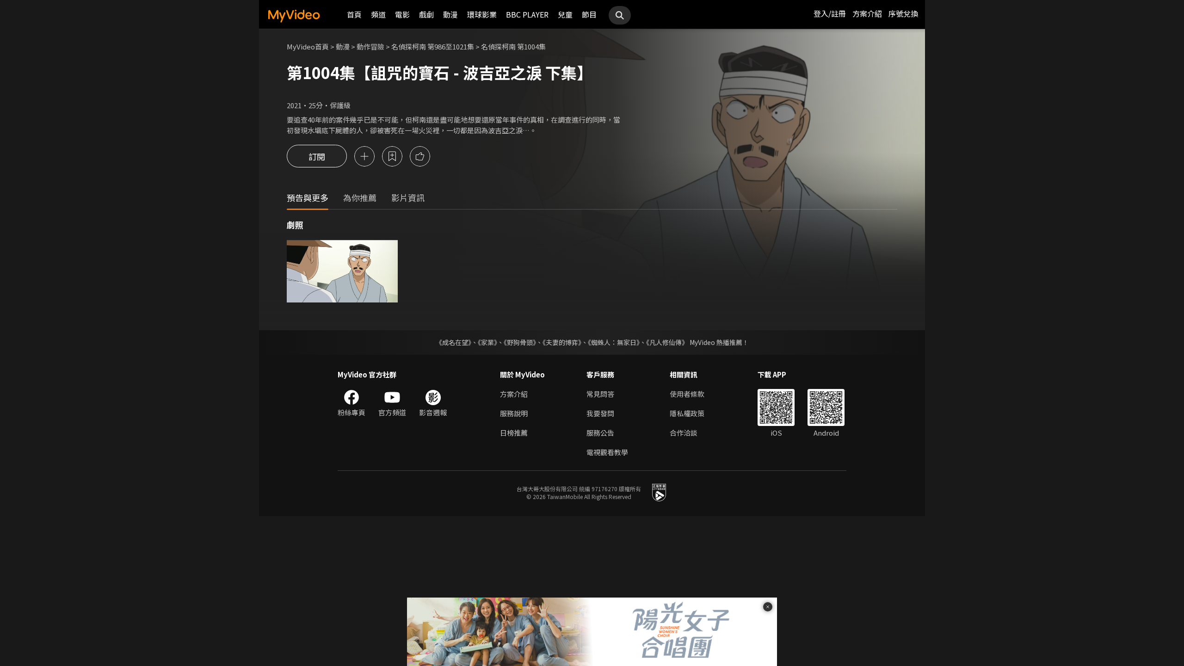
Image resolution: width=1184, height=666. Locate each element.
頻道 (378, 14)
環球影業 (482, 14)
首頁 (354, 14)
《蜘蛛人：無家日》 (614, 342)
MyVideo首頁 (308, 46)
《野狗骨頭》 (520, 342)
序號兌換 (903, 13)
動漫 (450, 14)
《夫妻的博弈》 (562, 342)
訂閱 (316, 156)
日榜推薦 (514, 433)
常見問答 (600, 394)
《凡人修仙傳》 (667, 342)
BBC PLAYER (527, 14)
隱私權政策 (687, 413)
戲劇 (426, 14)
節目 (589, 14)
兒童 (565, 14)
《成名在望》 (453, 342)
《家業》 (487, 342)
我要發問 (600, 413)
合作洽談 (683, 433)
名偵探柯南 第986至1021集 (432, 46)
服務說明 (514, 413)
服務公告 (600, 433)
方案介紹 (867, 13)
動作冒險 (370, 46)
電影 (402, 14)
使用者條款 (687, 394)
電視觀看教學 (607, 452)
